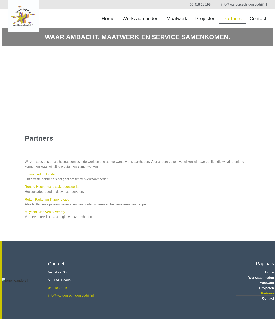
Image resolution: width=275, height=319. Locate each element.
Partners (232, 18)
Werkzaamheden (140, 18)
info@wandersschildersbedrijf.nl (71, 295)
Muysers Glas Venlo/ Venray (45, 212)
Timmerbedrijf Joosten (40, 174)
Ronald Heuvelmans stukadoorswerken (53, 186)
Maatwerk (176, 18)
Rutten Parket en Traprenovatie (47, 199)
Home (108, 18)
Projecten (205, 18)
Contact (258, 18)
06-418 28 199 (58, 288)
